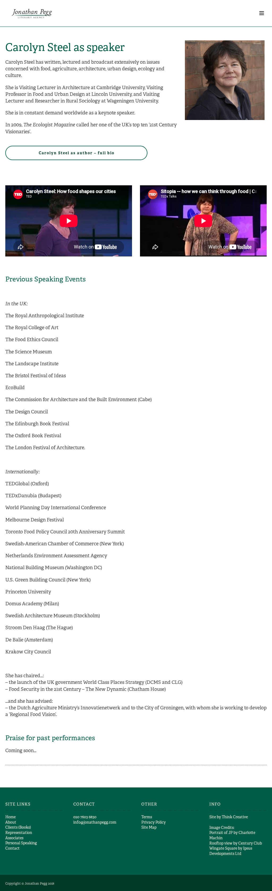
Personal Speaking (21, 843)
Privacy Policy (153, 822)
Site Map (148, 827)
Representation (18, 832)
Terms (146, 817)
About (10, 822)
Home (10, 817)
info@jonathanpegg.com (94, 822)
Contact (12, 848)
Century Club (250, 843)
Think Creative (235, 817)
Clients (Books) (18, 827)
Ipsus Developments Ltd (230, 851)
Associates (14, 838)
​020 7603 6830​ (84, 817)
